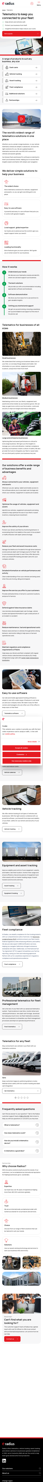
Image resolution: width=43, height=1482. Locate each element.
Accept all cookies (21, 748)
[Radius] (8, 3)
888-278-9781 (24, 1116)
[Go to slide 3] (21, 1097)
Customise (20, 754)
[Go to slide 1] (15, 1097)
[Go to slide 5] (27, 1097)
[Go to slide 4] (24, 1097)
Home (3, 10)
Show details (32, 741)
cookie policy (10, 734)
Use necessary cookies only (21, 761)
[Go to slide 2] (18, 1097)
